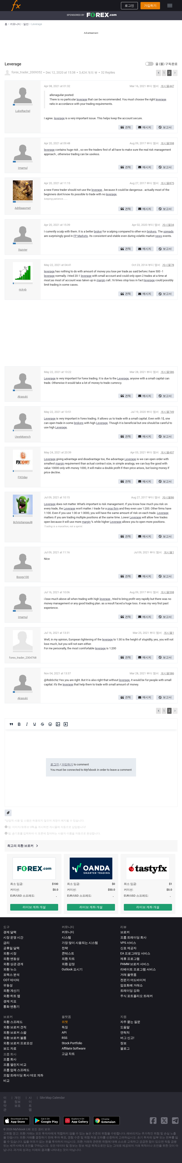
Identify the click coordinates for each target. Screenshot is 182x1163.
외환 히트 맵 (11, 996)
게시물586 (167, 372)
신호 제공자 (128, 948)
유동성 (8, 985)
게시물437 (167, 452)
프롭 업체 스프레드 (16, 1070)
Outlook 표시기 (72, 969)
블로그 (125, 1048)
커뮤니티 (68, 932)
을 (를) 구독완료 (166, 64)
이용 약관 (4, 1103)
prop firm (113, 508)
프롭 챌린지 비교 (14, 1064)
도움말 (125, 1027)
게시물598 (167, 143)
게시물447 (167, 86)
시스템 (66, 937)
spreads (168, 231)
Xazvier (22, 249)
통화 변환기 (11, 1006)
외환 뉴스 (9, 969)
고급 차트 (68, 1054)
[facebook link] (153, 1120)
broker (98, 231)
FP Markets (80, 236)
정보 (123, 1043)
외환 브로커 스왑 (14, 1032)
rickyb (22, 289)
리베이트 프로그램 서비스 (138, 969)
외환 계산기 (11, 990)
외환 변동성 (11, 958)
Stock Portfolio (72, 1043)
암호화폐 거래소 (131, 985)
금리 (6, 942)
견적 (128, 127)
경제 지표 (9, 1001)
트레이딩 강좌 (130, 990)
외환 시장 (9, 953)
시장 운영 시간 (13, 937)
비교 (6, 1080)
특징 (65, 1027)
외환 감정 (68, 964)
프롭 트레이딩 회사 (133, 937)
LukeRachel (22, 111)
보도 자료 (9, 1048)
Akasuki (23, 396)
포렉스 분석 (11, 974)
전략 (65, 948)
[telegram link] (175, 1120)
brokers (151, 231)
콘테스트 (68, 953)
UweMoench (23, 436)
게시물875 (167, 183)
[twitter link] (164, 1120)
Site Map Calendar (52, 1097)
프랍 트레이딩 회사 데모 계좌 (23, 1075)
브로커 (125, 932)
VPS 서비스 (128, 942)
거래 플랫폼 (128, 974)
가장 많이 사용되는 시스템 (80, 942)
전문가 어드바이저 (133, 980)
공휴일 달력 (11, 948)
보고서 (167, 127)
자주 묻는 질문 (130, 1022)
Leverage (49, 378)
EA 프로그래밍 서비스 (135, 953)
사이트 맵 (30, 1103)
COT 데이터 (11, 980)
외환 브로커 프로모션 (18, 1043)
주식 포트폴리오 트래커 (136, 996)
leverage (82, 99)
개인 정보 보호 (17, 1101)
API (64, 1032)
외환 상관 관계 (13, 964)
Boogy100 (22, 577)
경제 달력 (9, 932)
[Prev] (158, 73)
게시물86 (168, 497)
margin (101, 280)
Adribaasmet (23, 208)
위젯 (65, 1022)
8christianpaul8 (22, 522)
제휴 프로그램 (130, 958)
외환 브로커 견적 (14, 1027)
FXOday (23, 477)
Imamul (23, 168)
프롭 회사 (9, 1059)
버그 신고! (127, 1038)
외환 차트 (68, 958)
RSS (64, 1038)
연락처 (125, 1032)
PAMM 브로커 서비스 (134, 964)
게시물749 (167, 412)
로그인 (129, 5)
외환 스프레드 (13, 1022)
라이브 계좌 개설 (34, 907)
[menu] (169, 5)
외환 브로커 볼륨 (14, 1038)
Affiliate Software (73, 1048)
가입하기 (150, 5)
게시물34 (168, 224)
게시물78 (168, 265)
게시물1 (169, 552)
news (158, 236)
